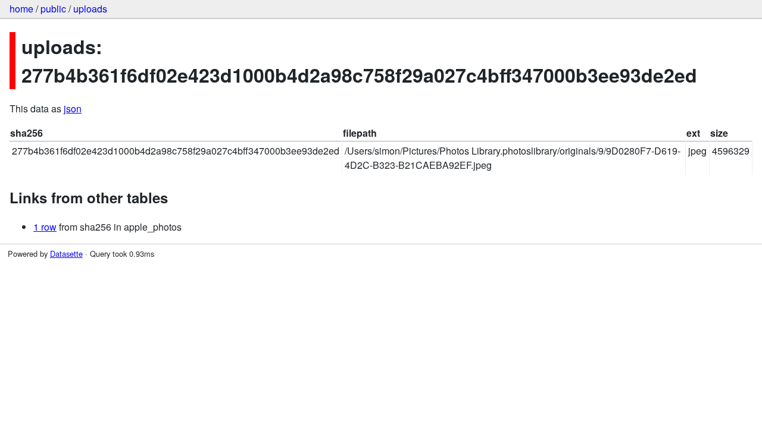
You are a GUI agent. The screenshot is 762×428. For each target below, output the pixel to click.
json (73, 108)
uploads (90, 8)
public (53, 8)
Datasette (66, 253)
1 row (45, 227)
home (21, 8)
